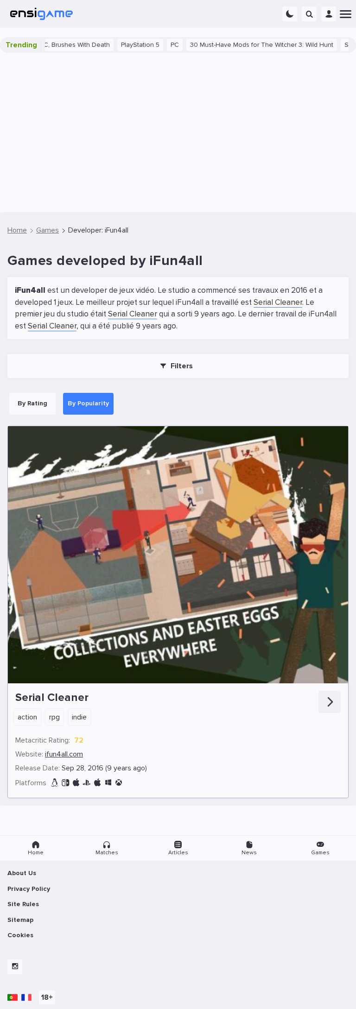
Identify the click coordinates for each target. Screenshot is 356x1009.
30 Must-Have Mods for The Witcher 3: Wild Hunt (243, 45)
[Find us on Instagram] (14, 966)
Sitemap (20, 920)
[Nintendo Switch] (65, 782)
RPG (54, 717)
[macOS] (97, 782)
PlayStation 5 (121, 45)
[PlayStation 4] (87, 782)
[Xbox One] (118, 782)
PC (156, 45)
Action (27, 717)
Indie (79, 717)
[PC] (108, 782)
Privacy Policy (28, 889)
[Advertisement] (178, 132)
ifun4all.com (64, 754)
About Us (21, 873)
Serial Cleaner (278, 302)
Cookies (20, 935)
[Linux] (55, 782)
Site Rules (23, 904)
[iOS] (76, 782)
